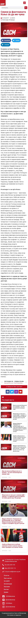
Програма (7, 586)
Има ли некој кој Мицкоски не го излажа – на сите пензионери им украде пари (12, 472)
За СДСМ (6, 581)
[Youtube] (20, 392)
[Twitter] (12, 392)
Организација (8, 584)
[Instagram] (16, 392)
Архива (6, 592)
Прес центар (8, 578)
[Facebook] (8, 392)
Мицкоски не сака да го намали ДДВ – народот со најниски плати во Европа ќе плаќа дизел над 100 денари (19, 416)
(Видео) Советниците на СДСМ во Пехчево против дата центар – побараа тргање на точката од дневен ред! (19, 448)
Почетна (6, 575)
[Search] (25, 7)
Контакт (6, 589)
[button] (24, 3)
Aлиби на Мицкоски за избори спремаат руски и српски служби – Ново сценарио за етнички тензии (19, 438)
